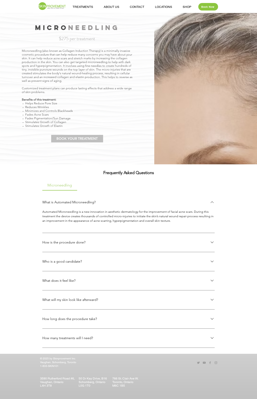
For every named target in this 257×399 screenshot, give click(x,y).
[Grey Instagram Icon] (216, 362)
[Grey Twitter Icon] (198, 362)
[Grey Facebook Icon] (210, 362)
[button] (111, 7)
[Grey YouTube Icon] (204, 362)
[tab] (59, 185)
